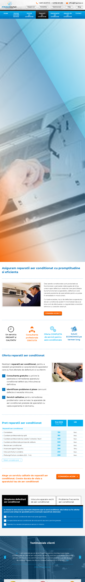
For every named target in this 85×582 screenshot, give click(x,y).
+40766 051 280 (57, 3)
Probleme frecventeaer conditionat (69, 500)
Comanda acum (52, 313)
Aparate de (68, 14)
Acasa (6, 13)
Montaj (16, 14)
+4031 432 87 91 (44, 3)
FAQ (69, 7)
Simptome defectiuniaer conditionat (15, 500)
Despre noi (31, 7)
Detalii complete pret (11, 460)
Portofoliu (43, 7)
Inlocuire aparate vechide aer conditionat (42, 500)
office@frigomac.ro (76, 3)
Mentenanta (55, 14)
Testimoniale (57, 7)
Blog (79, 7)
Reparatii (42, 14)
